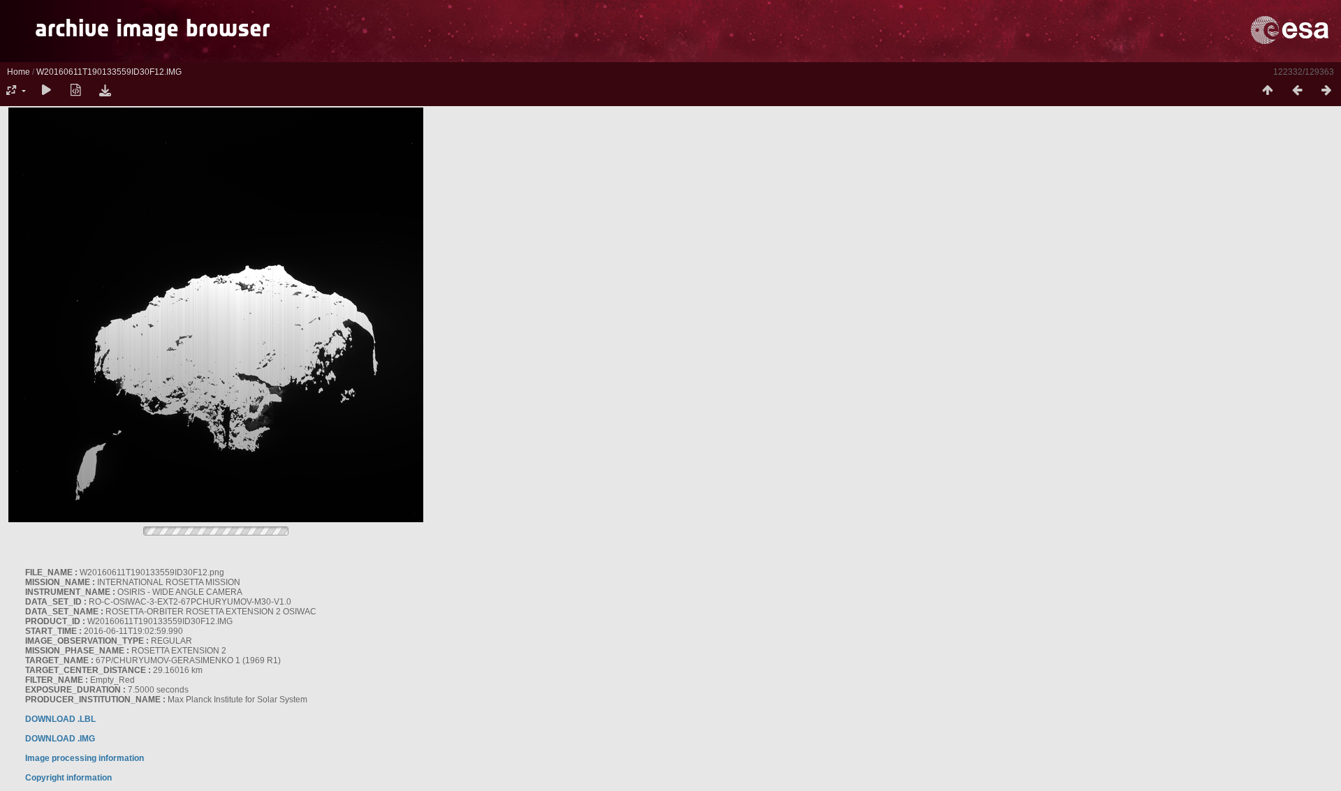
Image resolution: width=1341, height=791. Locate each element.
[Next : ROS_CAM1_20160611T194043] (1326, 91)
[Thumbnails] (1267, 91)
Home (18, 72)
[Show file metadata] (75, 91)
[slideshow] (46, 91)
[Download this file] (104, 91)
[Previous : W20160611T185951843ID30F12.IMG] (1297, 91)
